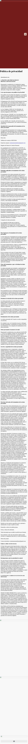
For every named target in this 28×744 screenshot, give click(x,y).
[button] (25, 34)
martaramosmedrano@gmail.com (17, 143)
